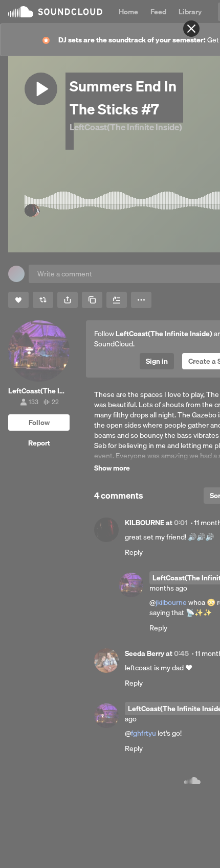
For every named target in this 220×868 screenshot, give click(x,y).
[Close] (191, 28)
